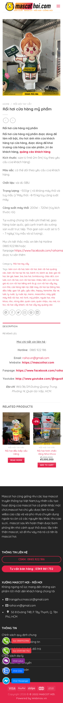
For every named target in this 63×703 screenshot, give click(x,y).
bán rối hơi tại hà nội (18, 272)
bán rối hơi (31, 269)
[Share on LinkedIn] (37, 312)
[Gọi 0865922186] (6, 640)
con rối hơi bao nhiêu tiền (33, 279)
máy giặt (50, 294)
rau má (52, 301)
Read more (16, 460)
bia (21, 276)
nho (11, 301)
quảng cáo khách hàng (35, 151)
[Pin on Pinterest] (31, 312)
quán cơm (30, 301)
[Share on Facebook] (12, 312)
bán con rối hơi (16, 269)
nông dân (19, 301)
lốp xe (56, 290)
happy (39, 290)
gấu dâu (30, 290)
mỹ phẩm (34, 297)
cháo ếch (49, 276)
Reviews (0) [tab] (9, 333)
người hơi (45, 297)
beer (16, 276)
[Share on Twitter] (18, 312)
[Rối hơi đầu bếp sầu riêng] (16, 428)
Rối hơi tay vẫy (22, 103)
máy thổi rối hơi (11, 297)
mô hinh (24, 297)
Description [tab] (10, 326)
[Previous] (2, 443)
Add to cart (47, 465)
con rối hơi (13, 279)
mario (31, 294)
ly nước (11, 294)
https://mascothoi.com (38, 362)
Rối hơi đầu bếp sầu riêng (16, 452)
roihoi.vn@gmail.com (35, 358)
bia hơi (27, 276)
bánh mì (34, 272)
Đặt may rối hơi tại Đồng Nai (45, 287)
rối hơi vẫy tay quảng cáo (39, 304)
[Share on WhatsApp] (6, 312)
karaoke (48, 290)
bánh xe (44, 272)
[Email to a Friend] (25, 312)
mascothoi (40, 294)
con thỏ (6, 287)
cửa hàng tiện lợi (20, 287)
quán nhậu (42, 301)
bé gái (10, 276)
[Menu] (58, 6)
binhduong (38, 276)
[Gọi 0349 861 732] (6, 650)
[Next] (60, 443)
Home (6, 103)
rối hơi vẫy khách (16, 304)
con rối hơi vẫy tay (47, 283)
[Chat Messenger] (6, 680)
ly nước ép (21, 294)
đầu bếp (7, 290)
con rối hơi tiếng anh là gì (23, 283)
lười (4, 294)
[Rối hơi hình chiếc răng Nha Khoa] (46, 428)
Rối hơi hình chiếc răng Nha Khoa (47, 452)
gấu (23, 290)
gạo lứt (16, 290)
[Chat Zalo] (6, 670)
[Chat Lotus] (6, 660)
